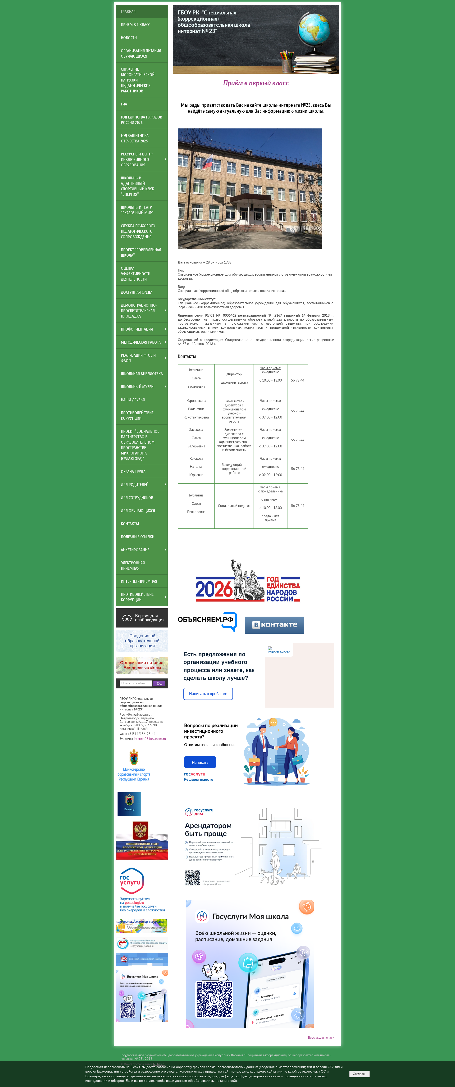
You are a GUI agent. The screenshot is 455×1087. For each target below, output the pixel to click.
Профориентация (137, 329)
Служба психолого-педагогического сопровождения (138, 231)
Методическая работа (141, 342)
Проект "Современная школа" (141, 252)
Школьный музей (137, 386)
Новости (129, 37)
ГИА (124, 103)
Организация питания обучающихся (141, 53)
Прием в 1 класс (135, 24)
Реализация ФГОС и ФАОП (138, 357)
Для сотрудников (137, 497)
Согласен (359, 1074)
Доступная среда (136, 292)
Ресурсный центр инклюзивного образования (137, 159)
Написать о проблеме (208, 694)
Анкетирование (135, 549)
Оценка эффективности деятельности (135, 273)
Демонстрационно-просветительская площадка (139, 310)
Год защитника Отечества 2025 (135, 138)
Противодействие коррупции (137, 415)
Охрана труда (133, 471)
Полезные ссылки (137, 536)
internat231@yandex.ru (150, 738)
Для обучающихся (138, 510)
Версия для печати (321, 1037)
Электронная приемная (133, 565)
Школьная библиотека (142, 373)
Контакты (130, 523)
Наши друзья (133, 399)
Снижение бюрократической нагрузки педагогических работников (138, 79)
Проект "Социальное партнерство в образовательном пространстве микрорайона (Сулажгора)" (140, 444)
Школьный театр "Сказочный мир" (137, 210)
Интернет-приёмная (139, 581)
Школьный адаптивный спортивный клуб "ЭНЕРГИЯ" (137, 186)
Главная (128, 11)
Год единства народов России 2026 (141, 119)
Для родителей (134, 484)
